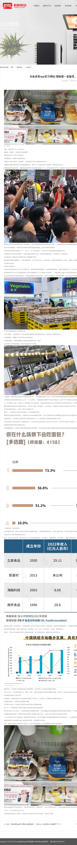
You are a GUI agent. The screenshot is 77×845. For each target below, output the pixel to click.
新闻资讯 (19, 67)
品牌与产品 (47, 6)
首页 (12, 67)
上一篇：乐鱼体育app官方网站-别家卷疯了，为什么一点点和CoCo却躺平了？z (32, 824)
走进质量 (57, 6)
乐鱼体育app (14, 7)
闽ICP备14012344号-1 (57, 841)
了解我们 (36, 6)
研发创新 (68, 6)
